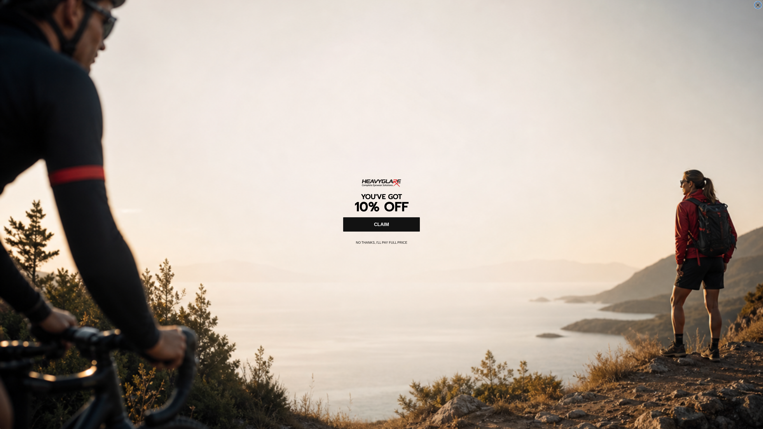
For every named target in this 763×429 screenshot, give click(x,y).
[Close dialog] (757, 5)
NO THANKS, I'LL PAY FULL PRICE (381, 242)
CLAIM (381, 224)
